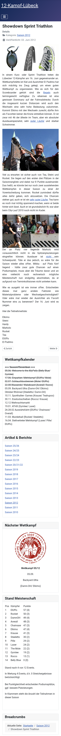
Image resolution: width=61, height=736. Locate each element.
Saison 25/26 (12, 445)
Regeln (46, 92)
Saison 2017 (11, 479)
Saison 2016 (11, 483)
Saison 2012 (23, 35)
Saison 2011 (11, 507)
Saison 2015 (11, 488)
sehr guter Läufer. (39, 199)
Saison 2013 (11, 498)
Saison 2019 (11, 469)
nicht (50, 256)
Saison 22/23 (12, 460)
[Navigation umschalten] (4, 17)
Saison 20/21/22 (14, 464)
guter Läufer (37, 121)
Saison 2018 (11, 474)
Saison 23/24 (12, 455)
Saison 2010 (11, 512)
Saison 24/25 (12, 450)
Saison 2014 (11, 493)
